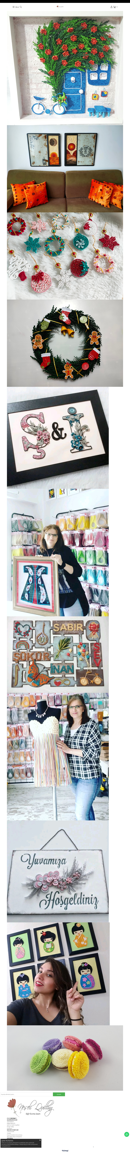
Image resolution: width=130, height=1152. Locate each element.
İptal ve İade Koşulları (13, 1125)
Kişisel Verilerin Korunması (14, 1135)
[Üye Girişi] (111, 7)
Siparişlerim (10, 1121)
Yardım (9, 1133)
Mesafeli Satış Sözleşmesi (14, 1137)
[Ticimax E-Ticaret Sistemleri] (65, 1151)
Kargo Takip (10, 1127)
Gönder (59, 1094)
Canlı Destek (10, 1131)
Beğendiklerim (11, 1123)
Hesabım (9, 1128)
